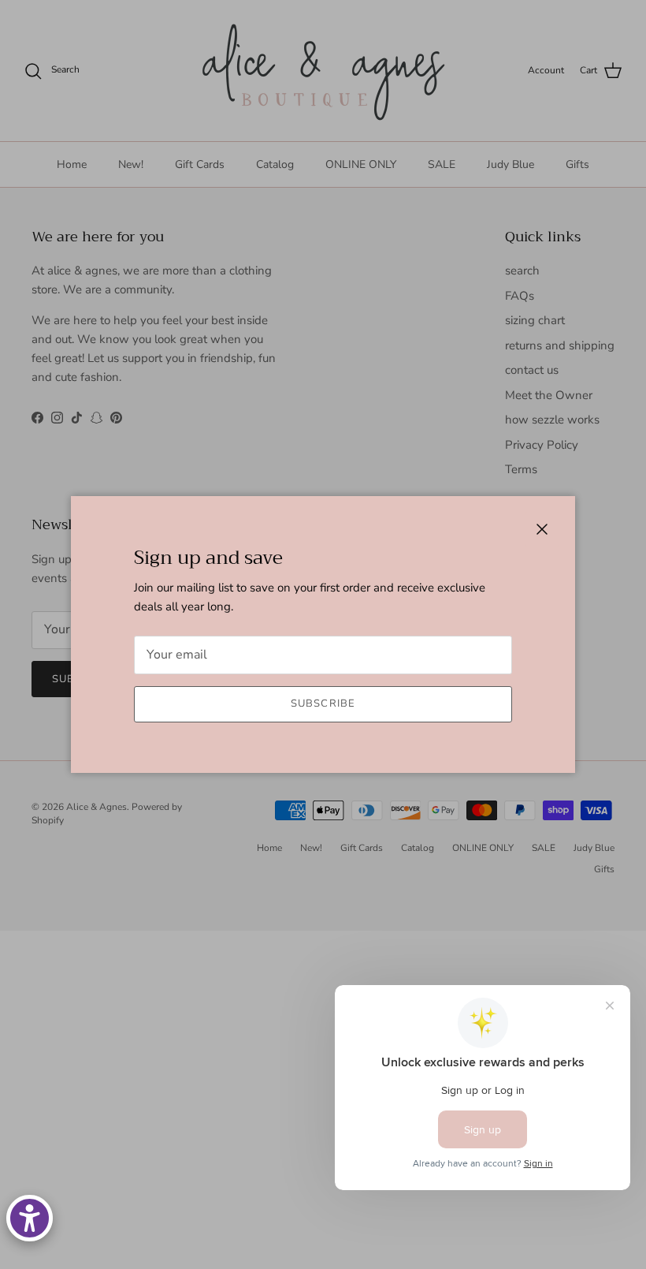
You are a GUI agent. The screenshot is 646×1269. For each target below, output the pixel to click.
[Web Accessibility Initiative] (29, 1218)
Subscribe (323, 703)
